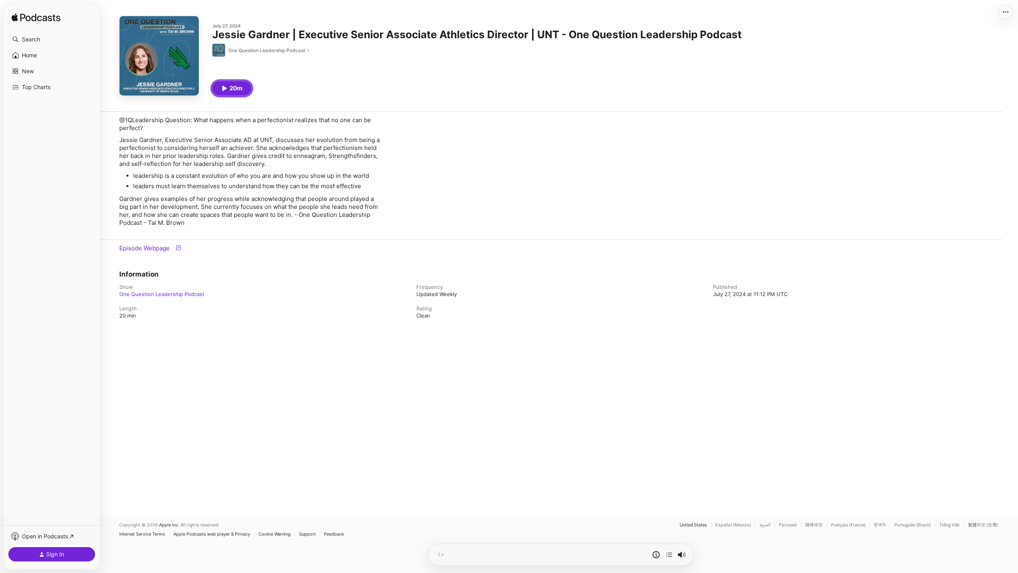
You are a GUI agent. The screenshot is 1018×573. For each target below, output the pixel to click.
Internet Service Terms (142, 534)
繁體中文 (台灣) (983, 525)
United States (693, 525)
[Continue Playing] (669, 554)
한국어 (880, 525)
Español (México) (733, 525)
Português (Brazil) (912, 525)
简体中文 (814, 525)
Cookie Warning (274, 534)
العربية (765, 525)
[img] (36, 18)
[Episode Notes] (656, 554)
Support (307, 534)
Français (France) (848, 525)
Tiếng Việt (949, 525)
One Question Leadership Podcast (161, 294)
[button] (52, 39)
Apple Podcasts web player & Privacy (211, 534)
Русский (788, 525)
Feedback (334, 534)
